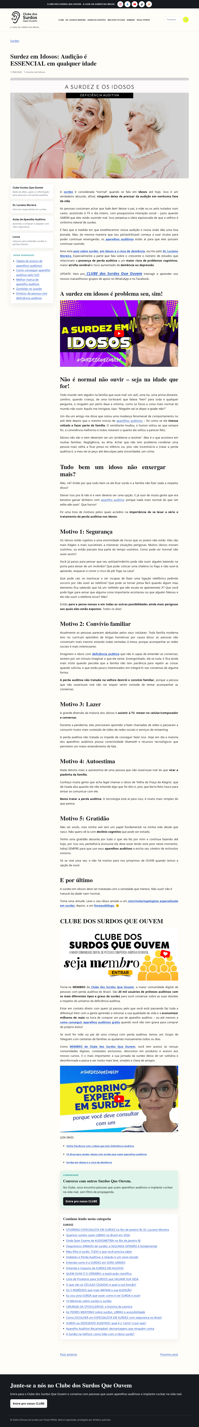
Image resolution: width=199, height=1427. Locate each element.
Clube (61, 20)
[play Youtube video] (119, 333)
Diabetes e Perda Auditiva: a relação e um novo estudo (102, 1257)
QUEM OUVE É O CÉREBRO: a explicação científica (99, 1273)
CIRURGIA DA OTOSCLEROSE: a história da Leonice (99, 1306)
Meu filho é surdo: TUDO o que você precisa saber (99, 1251)
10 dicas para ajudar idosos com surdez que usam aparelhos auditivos (106, 1154)
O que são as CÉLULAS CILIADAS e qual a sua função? (101, 1284)
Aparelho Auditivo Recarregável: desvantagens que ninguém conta (110, 1328)
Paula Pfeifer (143, 20)
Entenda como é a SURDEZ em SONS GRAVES (95, 1262)
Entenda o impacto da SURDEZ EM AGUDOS (95, 1268)
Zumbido (131, 20)
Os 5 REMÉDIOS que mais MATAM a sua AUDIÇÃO (99, 1290)
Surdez (14, 41)
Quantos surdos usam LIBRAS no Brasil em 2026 (98, 1235)
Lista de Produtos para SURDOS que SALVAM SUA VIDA (102, 1279)
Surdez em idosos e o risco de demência (89, 1162)
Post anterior (68, 1354)
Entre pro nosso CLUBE (81, 1201)
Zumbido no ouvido (29, 289)
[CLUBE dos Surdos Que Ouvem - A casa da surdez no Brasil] (26, 17)
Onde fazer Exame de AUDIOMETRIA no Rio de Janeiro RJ (103, 1240)
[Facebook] (127, 4)
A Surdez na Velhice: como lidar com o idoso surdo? (100, 1334)
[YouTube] (135, 4)
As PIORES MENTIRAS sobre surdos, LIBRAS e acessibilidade (105, 1312)
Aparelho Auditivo (97, 20)
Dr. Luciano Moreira (76, 20)
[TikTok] (142, 4)
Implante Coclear (116, 20)
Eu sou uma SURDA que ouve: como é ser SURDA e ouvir (103, 1295)
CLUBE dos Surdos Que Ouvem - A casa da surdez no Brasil (81, 4)
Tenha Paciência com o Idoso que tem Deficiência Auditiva (100, 1145)
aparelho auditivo (113, 500)
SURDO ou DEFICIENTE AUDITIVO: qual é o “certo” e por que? (106, 1323)
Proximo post (169, 1354)
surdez (68, 192)
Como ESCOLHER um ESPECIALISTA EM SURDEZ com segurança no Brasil (114, 1317)
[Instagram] (120, 4)
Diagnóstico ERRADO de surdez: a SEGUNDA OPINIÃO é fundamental (111, 1246)
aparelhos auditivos (129, 421)
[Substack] (149, 4)
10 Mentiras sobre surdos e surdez (88, 1301)
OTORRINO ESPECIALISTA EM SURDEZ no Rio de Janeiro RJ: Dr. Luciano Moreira (117, 1229)
